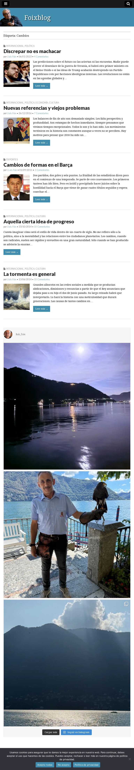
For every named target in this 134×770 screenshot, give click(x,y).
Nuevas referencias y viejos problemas (46, 108)
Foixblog (37, 17)
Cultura (54, 102)
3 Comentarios (42, 170)
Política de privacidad (87, 764)
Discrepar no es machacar (32, 51)
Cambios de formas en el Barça (37, 165)
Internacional (15, 45)
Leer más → (41, 85)
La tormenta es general (29, 274)
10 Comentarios (42, 226)
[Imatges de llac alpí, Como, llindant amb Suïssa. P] (67, 663)
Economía (42, 102)
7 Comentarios (41, 113)
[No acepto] (129, 759)
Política (30, 45)
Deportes (12, 159)
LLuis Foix (12, 170)
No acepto (63, 764)
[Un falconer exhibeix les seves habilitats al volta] (67, 534)
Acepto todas (45, 764)
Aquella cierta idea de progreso (38, 221)
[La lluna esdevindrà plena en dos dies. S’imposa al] (67, 406)
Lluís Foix (11, 56)
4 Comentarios (41, 56)
